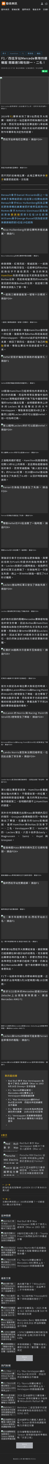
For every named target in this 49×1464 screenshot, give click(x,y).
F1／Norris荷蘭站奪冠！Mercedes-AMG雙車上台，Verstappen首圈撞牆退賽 (22, 1093)
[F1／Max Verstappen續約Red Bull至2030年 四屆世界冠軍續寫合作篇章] (8, 1374)
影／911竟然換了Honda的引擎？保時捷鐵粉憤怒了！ (32, 1297)
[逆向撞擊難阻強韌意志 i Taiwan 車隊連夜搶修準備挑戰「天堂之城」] (8, 1435)
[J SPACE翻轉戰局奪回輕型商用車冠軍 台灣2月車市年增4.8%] (8, 1335)
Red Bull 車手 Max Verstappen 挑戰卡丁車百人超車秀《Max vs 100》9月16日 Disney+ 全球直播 (26, 1083)
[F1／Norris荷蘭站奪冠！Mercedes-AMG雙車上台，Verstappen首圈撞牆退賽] (8, 1263)
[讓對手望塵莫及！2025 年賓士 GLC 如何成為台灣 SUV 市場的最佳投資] (8, 1311)
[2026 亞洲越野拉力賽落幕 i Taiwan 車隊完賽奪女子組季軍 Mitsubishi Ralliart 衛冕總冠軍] (8, 1399)
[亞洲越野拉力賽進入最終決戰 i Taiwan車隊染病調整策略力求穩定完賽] (8, 1423)
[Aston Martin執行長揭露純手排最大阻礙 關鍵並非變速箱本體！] (8, 1251)
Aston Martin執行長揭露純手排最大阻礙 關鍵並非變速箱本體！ (31, 1250)
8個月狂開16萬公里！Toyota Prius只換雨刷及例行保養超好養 (32, 1236)
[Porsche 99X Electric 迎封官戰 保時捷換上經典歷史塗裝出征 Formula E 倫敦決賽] (11, 1158)
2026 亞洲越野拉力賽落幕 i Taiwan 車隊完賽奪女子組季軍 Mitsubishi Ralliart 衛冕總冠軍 (32, 1398)
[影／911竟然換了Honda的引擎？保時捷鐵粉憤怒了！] (8, 1299)
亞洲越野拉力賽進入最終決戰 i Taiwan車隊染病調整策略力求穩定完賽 (31, 1422)
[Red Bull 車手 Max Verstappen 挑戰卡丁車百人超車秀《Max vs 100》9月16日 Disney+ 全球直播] (11, 1146)
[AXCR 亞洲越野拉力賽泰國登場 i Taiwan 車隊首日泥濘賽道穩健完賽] (11, 1171)
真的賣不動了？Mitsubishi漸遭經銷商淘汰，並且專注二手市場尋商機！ (31, 1286)
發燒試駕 (16, 9)
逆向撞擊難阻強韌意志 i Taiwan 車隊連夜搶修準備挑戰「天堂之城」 (32, 1434)
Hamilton (14, 53)
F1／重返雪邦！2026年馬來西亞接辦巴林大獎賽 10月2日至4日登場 (25, 1110)
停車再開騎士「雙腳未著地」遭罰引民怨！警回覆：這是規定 (32, 1347)
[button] (46, 3)
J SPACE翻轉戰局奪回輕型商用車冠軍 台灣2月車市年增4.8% (32, 1335)
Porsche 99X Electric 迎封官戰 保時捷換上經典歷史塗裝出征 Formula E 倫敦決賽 (32, 1158)
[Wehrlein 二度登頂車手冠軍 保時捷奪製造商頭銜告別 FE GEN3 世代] (8, 1411)
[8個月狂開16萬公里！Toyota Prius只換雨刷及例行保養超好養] (8, 1237)
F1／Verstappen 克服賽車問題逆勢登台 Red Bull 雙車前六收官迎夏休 (25, 1118)
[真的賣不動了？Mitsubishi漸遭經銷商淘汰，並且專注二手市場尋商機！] (8, 1287)
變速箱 (30, 53)
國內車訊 (5, 9)
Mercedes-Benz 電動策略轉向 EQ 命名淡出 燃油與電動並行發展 (32, 1323)
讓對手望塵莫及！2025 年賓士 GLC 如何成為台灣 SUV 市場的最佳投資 (32, 1311)
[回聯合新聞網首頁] (3, 3)
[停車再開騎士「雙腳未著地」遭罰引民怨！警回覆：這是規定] (8, 1348)
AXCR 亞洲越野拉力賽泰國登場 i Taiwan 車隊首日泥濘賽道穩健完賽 (32, 1170)
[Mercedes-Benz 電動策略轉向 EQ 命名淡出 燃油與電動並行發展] (8, 1323)
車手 (4, 53)
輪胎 (39, 53)
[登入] (42, 3)
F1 (23, 53)
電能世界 (37, 9)
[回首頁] (11, 3)
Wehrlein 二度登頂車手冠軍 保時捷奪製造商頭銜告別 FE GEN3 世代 (32, 1410)
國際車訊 (26, 9)
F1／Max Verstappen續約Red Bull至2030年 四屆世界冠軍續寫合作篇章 (25, 1102)
